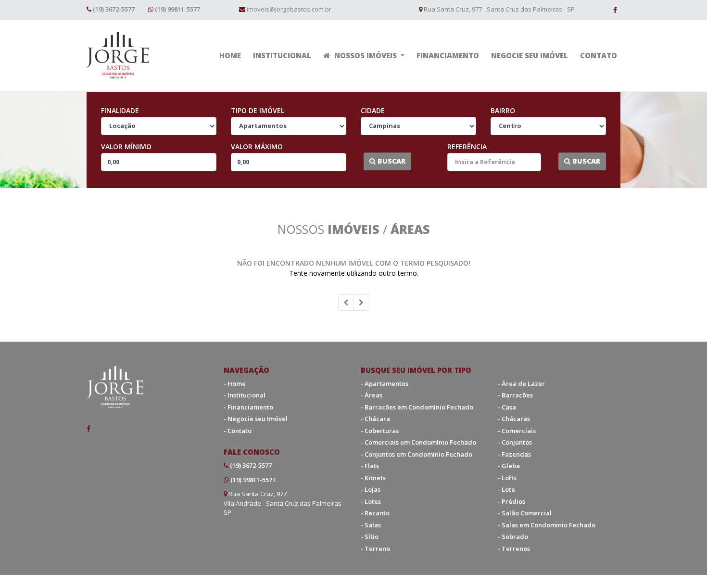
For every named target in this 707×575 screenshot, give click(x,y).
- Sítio (370, 536)
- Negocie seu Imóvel (256, 418)
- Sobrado (513, 536)
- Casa (507, 407)
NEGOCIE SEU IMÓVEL (529, 55)
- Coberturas (380, 430)
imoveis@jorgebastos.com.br (289, 9)
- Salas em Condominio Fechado (546, 525)
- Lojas (370, 489)
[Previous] (346, 302)
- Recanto (375, 513)
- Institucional (244, 395)
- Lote (506, 489)
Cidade (373, 110)
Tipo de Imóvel (257, 110)
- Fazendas (514, 454)
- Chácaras (514, 418)
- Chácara (375, 418)
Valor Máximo (257, 146)
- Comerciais (517, 430)
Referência (467, 146)
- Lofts (507, 477)
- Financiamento (248, 407)
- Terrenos (514, 548)
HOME (230, 55)
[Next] (361, 302)
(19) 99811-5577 (177, 9)
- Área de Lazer (521, 383)
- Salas (371, 525)
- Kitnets (373, 477)
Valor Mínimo (126, 146)
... (359, 161)
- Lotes (371, 501)
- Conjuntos (515, 442)
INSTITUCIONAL (282, 55)
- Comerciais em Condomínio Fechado (418, 442)
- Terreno (375, 548)
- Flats (370, 465)
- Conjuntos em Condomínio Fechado (416, 454)
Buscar (390, 161)
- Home (235, 383)
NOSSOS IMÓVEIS (365, 55)
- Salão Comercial (525, 513)
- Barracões (515, 395)
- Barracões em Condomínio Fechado (417, 407)
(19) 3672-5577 (114, 9)
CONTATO (598, 55)
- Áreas (371, 395)
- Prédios (511, 501)
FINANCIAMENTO (448, 55)
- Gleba (509, 465)
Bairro (503, 110)
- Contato (238, 430)
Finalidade (120, 110)
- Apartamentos (384, 383)
